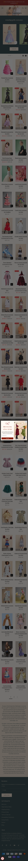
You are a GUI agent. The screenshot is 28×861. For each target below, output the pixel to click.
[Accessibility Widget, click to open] (2, 858)
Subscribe (7, 438)
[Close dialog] (26, 422)
